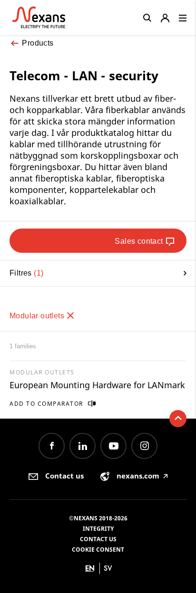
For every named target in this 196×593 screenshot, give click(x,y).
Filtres (25, 273)
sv (108, 568)
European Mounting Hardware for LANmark (97, 385)
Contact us (98, 539)
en (90, 568)
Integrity (98, 529)
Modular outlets (38, 316)
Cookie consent (98, 549)
